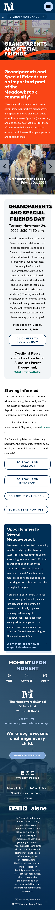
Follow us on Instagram (27, 481)
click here (45, 427)
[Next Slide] (50, 166)
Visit (9, 680)
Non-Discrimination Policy (26, 793)
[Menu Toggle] (48, 6)
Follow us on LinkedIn (27, 496)
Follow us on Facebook (27, 464)
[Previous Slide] (4, 166)
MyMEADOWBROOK (27, 755)
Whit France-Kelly (27, 372)
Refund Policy (38, 788)
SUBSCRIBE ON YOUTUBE (26, 509)
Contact (26, 680)
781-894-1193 (26, 718)
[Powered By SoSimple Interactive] (27, 899)
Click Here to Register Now (27, 340)
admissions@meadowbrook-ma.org (26, 723)
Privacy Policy (15, 788)
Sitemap (27, 798)
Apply (45, 680)
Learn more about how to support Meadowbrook (23, 645)
